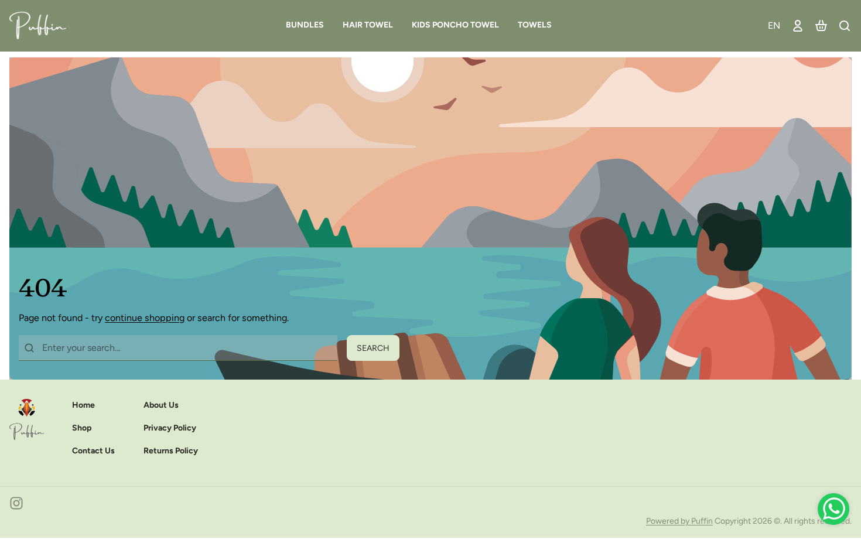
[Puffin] (42, 25)
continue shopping (144, 317)
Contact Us (93, 451)
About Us (161, 405)
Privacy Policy (170, 428)
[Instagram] (16, 503)
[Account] (798, 25)
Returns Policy (171, 451)
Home (83, 405)
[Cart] (821, 25)
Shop (81, 428)
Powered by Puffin (679, 521)
